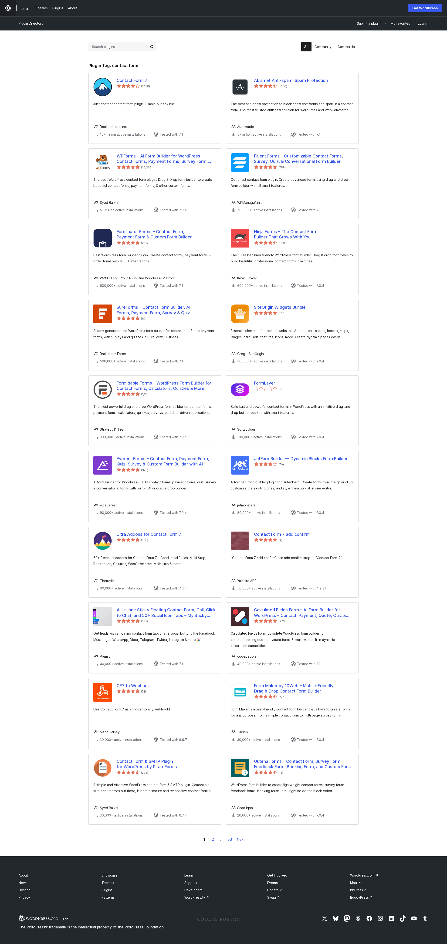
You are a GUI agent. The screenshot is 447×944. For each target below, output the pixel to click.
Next (240, 839)
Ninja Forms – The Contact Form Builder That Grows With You (285, 234)
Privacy (24, 897)
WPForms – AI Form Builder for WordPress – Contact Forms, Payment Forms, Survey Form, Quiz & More (162, 159)
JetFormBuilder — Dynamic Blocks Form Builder (301, 458)
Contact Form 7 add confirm (282, 534)
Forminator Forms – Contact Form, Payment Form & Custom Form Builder (154, 234)
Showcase (110, 875)
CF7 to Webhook (133, 685)
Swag (273, 897)
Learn (188, 875)
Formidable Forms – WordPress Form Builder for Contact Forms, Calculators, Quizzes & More (164, 386)
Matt (355, 883)
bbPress (358, 890)
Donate (275, 890)
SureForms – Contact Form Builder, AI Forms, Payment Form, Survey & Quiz (153, 310)
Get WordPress (425, 8)
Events (272, 883)
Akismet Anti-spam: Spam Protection (291, 80)
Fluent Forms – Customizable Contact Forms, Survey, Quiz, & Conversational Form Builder (298, 159)
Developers (193, 890)
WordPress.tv (196, 897)
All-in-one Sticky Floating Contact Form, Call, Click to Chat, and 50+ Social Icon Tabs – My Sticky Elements (166, 612)
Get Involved (277, 875)
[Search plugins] (151, 46)
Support (190, 883)
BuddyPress (361, 897)
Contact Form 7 (132, 80)
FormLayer (264, 383)
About (23, 875)
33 (229, 839)
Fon (65, 919)
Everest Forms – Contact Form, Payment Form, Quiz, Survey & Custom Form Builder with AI (163, 461)
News (23, 883)
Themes (108, 883)
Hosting (24, 890)
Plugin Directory (31, 23)
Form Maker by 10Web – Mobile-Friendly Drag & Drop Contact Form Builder (293, 688)
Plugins (107, 890)
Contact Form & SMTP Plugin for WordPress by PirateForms (147, 764)
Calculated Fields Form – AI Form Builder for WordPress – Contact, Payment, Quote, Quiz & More (300, 612)
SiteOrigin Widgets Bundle (280, 307)
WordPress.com (364, 875)
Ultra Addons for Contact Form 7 (149, 534)
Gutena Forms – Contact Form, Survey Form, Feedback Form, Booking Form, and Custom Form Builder (302, 764)
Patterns (108, 897)
